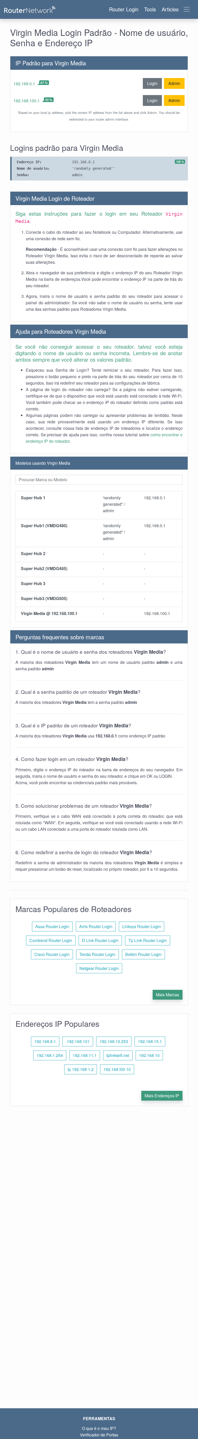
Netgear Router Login (99, 968)
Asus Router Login (52, 926)
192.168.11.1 (85, 1055)
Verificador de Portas (99, 1435)
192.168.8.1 (45, 1041)
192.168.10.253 (114, 1041)
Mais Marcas (167, 995)
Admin (174, 83)
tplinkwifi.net (117, 1055)
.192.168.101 (78, 1041)
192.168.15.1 (150, 1041)
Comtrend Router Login (50, 940)
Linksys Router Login (141, 926)
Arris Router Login (95, 926)
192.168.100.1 (26, 101)
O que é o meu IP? (99, 1428)
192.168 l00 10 (117, 1069)
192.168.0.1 (24, 84)
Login (152, 83)
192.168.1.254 (50, 1055)
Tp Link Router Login (147, 940)
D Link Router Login (100, 940)
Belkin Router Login (143, 954)
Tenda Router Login (97, 954)
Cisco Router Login (52, 954)
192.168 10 (149, 1055)
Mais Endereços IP (162, 1096)
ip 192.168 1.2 (81, 1069)
